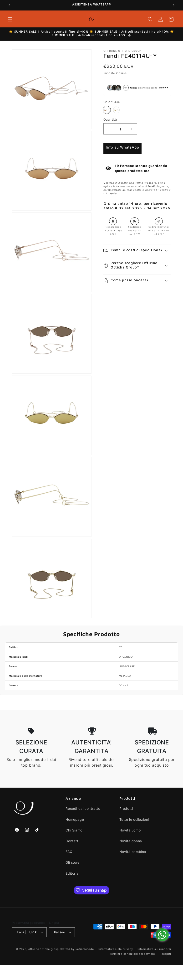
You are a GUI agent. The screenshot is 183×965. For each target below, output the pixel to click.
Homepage (75, 819)
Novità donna (130, 841)
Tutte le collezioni (134, 819)
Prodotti (126, 808)
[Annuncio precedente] (9, 5)
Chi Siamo (74, 830)
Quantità (110, 119)
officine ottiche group (43, 949)
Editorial (72, 873)
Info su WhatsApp (122, 147)
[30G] (116, 110)
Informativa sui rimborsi (154, 949)
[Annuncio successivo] (173, 5)
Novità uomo (130, 830)
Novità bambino (132, 852)
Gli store (72, 862)
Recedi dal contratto (83, 808)
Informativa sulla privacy (115, 949)
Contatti (72, 841)
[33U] (106, 110)
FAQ (69, 852)
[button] (10, 19)
